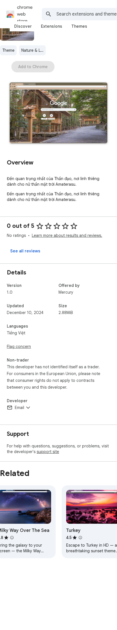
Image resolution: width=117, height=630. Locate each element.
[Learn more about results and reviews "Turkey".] (80, 537)
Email (19, 407)
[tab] (23, 26)
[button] (58, 113)
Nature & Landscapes (33, 50)
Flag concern (19, 346)
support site (48, 451)
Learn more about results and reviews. (67, 235)
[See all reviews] (25, 251)
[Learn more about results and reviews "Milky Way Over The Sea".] (12, 537)
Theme (8, 50)
